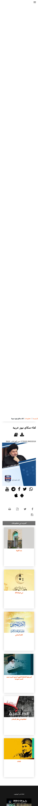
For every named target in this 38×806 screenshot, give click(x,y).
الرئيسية (35, 418)
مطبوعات (28, 418)
